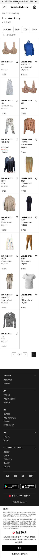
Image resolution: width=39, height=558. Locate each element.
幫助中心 (6, 436)
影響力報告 (7, 459)
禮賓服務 (6, 383)
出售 (4, 410)
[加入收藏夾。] (17, 62)
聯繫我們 (6, 440)
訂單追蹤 (6, 395)
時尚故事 (6, 466)
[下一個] (25, 354)
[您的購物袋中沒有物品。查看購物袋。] (34, 7)
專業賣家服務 (8, 425)
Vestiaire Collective (13, 448)
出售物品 (6, 421)
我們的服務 (7, 376)
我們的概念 (7, 380)
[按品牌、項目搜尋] (4, 7)
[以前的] (14, 354)
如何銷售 (6, 414)
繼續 (19, 548)
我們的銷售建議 (9, 417)
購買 (4, 391)
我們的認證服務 (9, 398)
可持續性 (6, 455)
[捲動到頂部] (34, 354)
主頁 (4, 13)
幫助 (4, 433)
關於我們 (6, 452)
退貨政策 (6, 402)
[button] (34, 7)
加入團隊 (6, 463)
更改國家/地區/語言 (19, 554)
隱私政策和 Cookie (18, 502)
